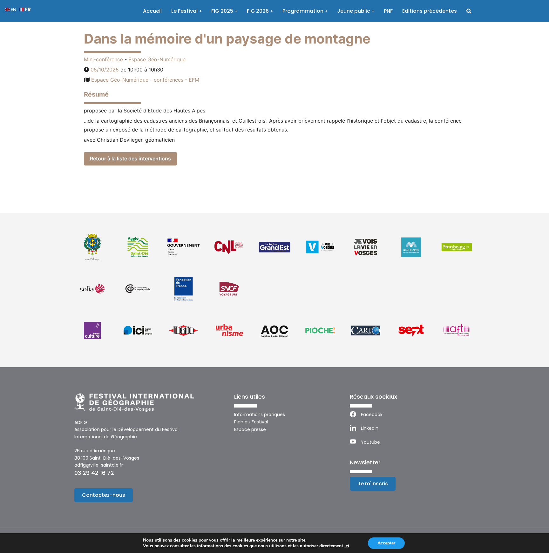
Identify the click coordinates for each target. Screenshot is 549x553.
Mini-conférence (103, 59)
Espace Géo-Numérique (157, 59)
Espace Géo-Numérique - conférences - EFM (145, 80)
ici (346, 546)
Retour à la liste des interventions (130, 158)
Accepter (386, 543)
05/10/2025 (105, 69)
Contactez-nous (103, 495)
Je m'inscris (372, 483)
